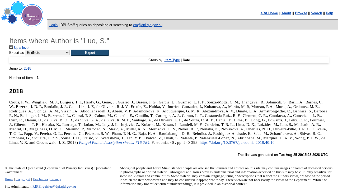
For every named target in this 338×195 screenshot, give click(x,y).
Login (53, 25)
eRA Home (269, 13)
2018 (27, 68)
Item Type (172, 60)
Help (329, 13)
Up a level (21, 48)
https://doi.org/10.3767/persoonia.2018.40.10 (237, 142)
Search (316, 13)
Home (9, 179)
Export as (16, 53)
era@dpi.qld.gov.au (147, 25)
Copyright (23, 179)
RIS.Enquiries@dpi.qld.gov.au (54, 186)
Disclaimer (40, 179)
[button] (90, 53)
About (286, 13)
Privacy (55, 179)
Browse (301, 13)
